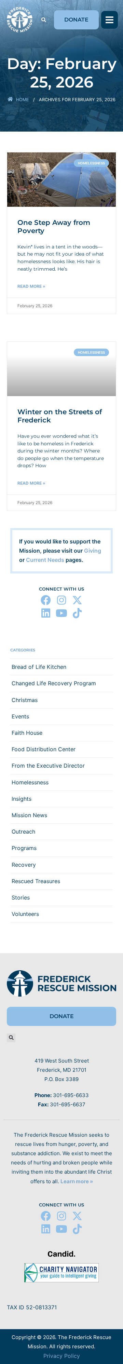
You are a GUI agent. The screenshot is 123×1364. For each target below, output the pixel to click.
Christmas (25, 700)
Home (22, 99)
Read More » (31, 286)
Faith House (27, 732)
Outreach (23, 831)
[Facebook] (46, 600)
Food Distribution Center (44, 749)
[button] (43, 20)
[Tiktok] (77, 613)
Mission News (29, 815)
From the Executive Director (48, 765)
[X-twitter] (77, 600)
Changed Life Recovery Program (54, 683)
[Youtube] (61, 613)
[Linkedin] (46, 613)
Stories (21, 897)
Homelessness (30, 782)
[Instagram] (61, 600)
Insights (21, 798)
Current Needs (45, 559)
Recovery (24, 864)
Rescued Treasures (36, 881)
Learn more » (76, 1181)
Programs (24, 848)
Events (20, 716)
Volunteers (25, 913)
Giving (92, 550)
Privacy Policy (61, 1355)
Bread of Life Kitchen (39, 666)
